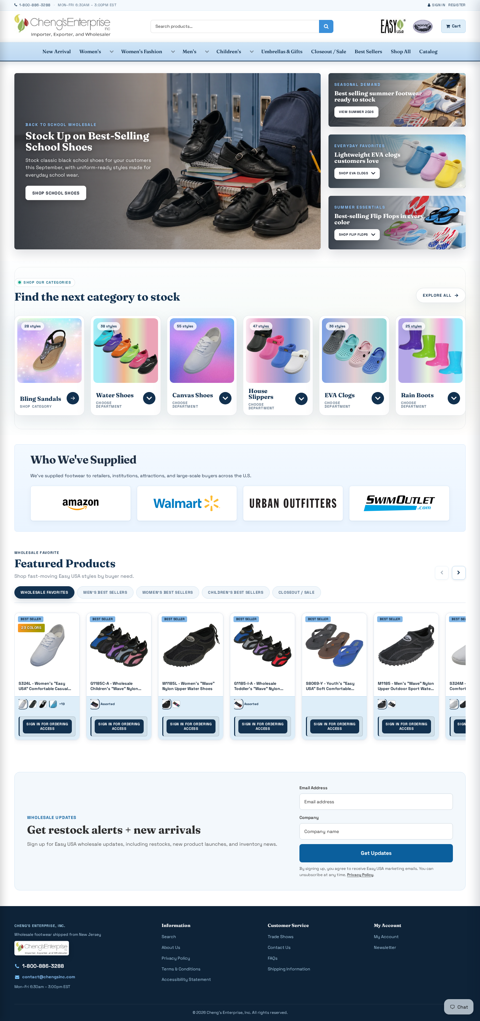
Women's (90, 51)
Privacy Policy (360, 874)
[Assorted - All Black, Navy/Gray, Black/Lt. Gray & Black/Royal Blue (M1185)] (392, 704)
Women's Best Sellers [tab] (167, 592)
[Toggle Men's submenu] (207, 51)
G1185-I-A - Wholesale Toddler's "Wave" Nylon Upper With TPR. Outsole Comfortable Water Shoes (259, 686)
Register (457, 5)
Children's (228, 51)
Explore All (437, 295)
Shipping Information (289, 969)
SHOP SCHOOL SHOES (55, 193)
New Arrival (56, 51)
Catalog (428, 51)
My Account (386, 936)
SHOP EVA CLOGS (353, 173)
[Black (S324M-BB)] (464, 704)
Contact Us (279, 947)
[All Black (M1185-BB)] (381, 704)
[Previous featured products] (442, 573)
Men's (189, 51)
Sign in (438, 5)
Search (169, 936)
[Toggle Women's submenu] (111, 51)
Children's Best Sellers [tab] (236, 592)
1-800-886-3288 (43, 966)
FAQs (273, 958)
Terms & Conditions (181, 969)
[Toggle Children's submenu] (251, 51)
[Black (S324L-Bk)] (43, 704)
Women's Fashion (141, 51)
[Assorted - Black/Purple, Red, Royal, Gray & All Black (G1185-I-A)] (238, 704)
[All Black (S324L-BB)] (33, 704)
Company (309, 817)
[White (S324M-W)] (453, 704)
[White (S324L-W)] (22, 704)
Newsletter (385, 947)
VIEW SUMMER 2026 (356, 112)
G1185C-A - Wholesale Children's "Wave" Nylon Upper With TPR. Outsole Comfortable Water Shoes (115, 686)
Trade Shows (281, 936)
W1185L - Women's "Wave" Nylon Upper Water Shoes (188, 686)
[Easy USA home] (41, 948)
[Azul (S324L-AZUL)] (53, 704)
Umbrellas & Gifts (281, 51)
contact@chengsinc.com (48, 977)
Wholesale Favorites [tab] (44, 592)
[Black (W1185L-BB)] (166, 704)
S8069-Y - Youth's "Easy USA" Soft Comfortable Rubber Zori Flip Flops (330, 686)
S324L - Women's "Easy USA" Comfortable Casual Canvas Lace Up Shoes (43, 686)
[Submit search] (326, 26)
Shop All (401, 51)
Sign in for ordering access (47, 726)
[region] (240, 678)
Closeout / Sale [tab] (297, 592)
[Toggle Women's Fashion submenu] (173, 51)
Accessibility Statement (186, 979)
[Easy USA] (62, 25)
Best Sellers (368, 51)
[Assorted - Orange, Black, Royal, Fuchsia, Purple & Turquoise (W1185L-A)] (176, 704)
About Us (171, 947)
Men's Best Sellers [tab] (105, 592)
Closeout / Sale (328, 51)
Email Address (313, 788)
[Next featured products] (459, 573)
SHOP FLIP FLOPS (353, 234)
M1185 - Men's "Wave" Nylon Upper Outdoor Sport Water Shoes (406, 686)
